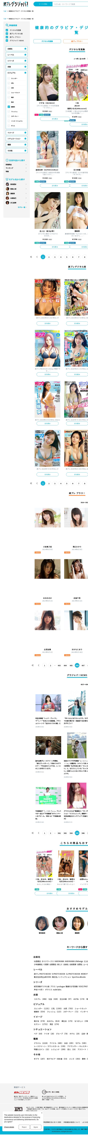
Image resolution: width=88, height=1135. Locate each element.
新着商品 (9, 164)
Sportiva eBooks (79, 977)
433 (59, 665)
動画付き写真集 (72, 986)
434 (65, 665)
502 (59, 833)
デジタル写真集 (15, 30)
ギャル (13, 126)
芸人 (72, 1049)
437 (83, 665)
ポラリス (48, 989)
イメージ (11, 132)
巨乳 (12, 83)
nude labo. (57, 989)
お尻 (12, 88)
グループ (62, 1033)
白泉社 (66, 964)
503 (65, 833)
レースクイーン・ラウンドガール (50, 1046)
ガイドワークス (48, 961)
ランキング (9, 168)
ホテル (75, 1033)
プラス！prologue (57, 986)
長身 (12, 102)
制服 (54, 999)
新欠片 (59, 964)
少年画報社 (38, 964)
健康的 (13, 107)
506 (83, 833)
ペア (38, 1033)
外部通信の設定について (72, 1122)
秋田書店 (37, 961)
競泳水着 (66, 999)
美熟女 (68, 1021)
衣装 (9, 67)
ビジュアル (11, 73)
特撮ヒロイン (42, 1049)
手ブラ (40, 1059)
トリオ (49, 1033)
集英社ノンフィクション (61, 977)
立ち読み (55, 119)
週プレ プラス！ (15, 37)
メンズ (75, 1059)
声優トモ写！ (39, 989)
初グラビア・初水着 (57, 1059)
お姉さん (54, 1021)
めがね (79, 999)
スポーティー (15, 116)
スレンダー (14, 78)
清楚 (55, 1024)
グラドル (41, 1043)
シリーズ (11, 61)
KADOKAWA (59, 961)
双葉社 (79, 964)
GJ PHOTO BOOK (73, 974)
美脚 (12, 97)
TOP (4, 11)
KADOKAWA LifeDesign (74, 961)
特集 (7, 171)
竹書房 (46, 964)
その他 (10, 150)
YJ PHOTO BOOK (58, 974)
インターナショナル (16, 121)
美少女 (40, 1021)
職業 (9, 144)
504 (71, 833)
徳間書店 (53, 964)
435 (71, 665)
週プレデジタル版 (16, 33)
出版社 (10, 49)
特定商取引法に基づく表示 (52, 1122)
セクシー (41, 1024)
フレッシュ (14, 111)
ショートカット (15, 92)
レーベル (11, 55)
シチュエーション (14, 138)
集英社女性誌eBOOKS (42, 977)
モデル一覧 (21, 207)
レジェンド (58, 1049)
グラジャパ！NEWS (17, 40)
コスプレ (41, 999)
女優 (69, 1043)
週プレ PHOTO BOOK (42, 974)
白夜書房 (72, 964)
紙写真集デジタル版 (41, 986)
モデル (81, 1043)
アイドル (56, 1043)
